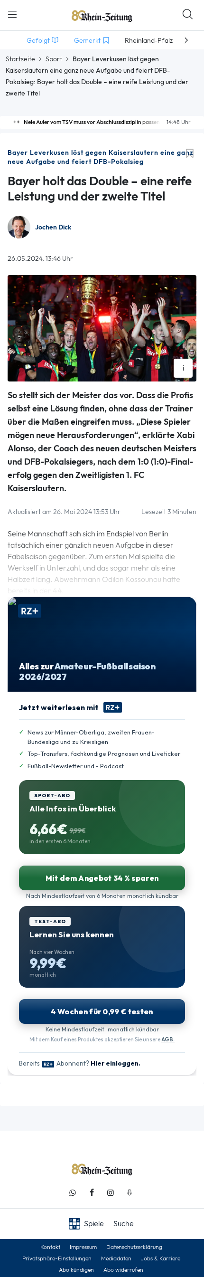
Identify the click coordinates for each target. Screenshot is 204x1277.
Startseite (20, 59)
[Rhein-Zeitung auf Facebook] (91, 1193)
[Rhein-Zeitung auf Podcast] (129, 1193)
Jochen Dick (53, 227)
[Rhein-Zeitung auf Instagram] (110, 1193)
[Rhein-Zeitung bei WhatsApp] (72, 1193)
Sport (54, 59)
